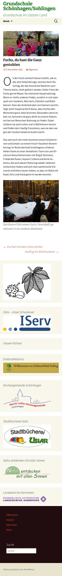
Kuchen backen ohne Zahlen (23, 247)
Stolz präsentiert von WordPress (18, 569)
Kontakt (10, 519)
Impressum (11, 524)
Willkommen (12, 514)
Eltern (9, 529)
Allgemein (33, 69)
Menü (6, 21)
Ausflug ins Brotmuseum (42, 251)
